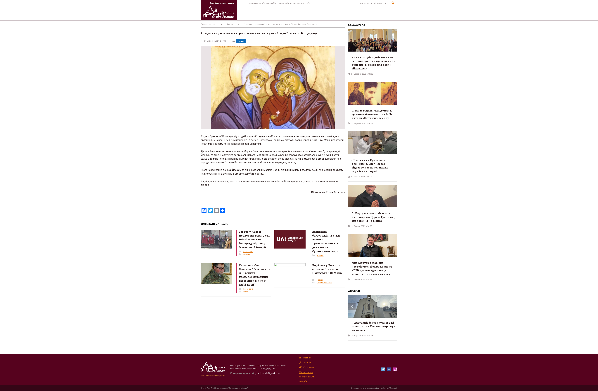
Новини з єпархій (324, 283)
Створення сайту (357, 388)
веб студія (385, 388)
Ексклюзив (268, 3)
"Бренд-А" (393, 388)
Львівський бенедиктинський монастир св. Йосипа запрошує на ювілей (373, 326)
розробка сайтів (373, 388)
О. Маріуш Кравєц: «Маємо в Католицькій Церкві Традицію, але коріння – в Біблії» (373, 217)
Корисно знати (294, 3)
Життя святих (280, 3)
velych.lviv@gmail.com (269, 373)
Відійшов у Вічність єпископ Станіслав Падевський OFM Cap (327, 269)
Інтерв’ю (306, 3)
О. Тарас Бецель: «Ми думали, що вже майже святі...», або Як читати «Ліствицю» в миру (372, 114)
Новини (251, 3)
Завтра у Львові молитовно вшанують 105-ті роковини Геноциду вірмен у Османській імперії (254, 239)
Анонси (259, 3)
